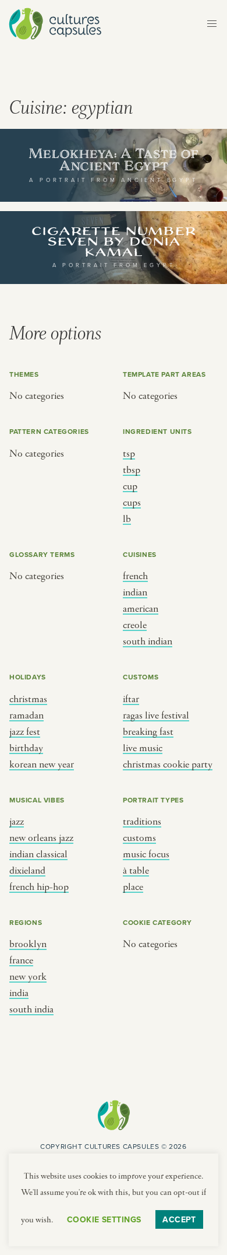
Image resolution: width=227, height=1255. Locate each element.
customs (139, 838)
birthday (26, 748)
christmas (28, 699)
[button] (212, 24)
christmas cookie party (167, 764)
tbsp (131, 470)
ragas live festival (156, 715)
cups (132, 503)
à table (136, 871)
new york (28, 977)
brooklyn (28, 944)
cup (130, 486)
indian (135, 592)
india (19, 993)
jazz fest (24, 732)
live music (142, 748)
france (21, 960)
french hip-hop (39, 887)
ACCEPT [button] (179, 1219)
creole (135, 625)
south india (31, 1009)
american (140, 609)
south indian (147, 641)
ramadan (26, 715)
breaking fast (148, 732)
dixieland (27, 871)
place (133, 887)
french (135, 576)
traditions (142, 822)
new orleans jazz (41, 838)
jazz (16, 822)
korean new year (41, 764)
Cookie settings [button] (104, 1219)
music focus (146, 854)
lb (127, 519)
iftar (131, 699)
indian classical (38, 854)
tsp (129, 454)
